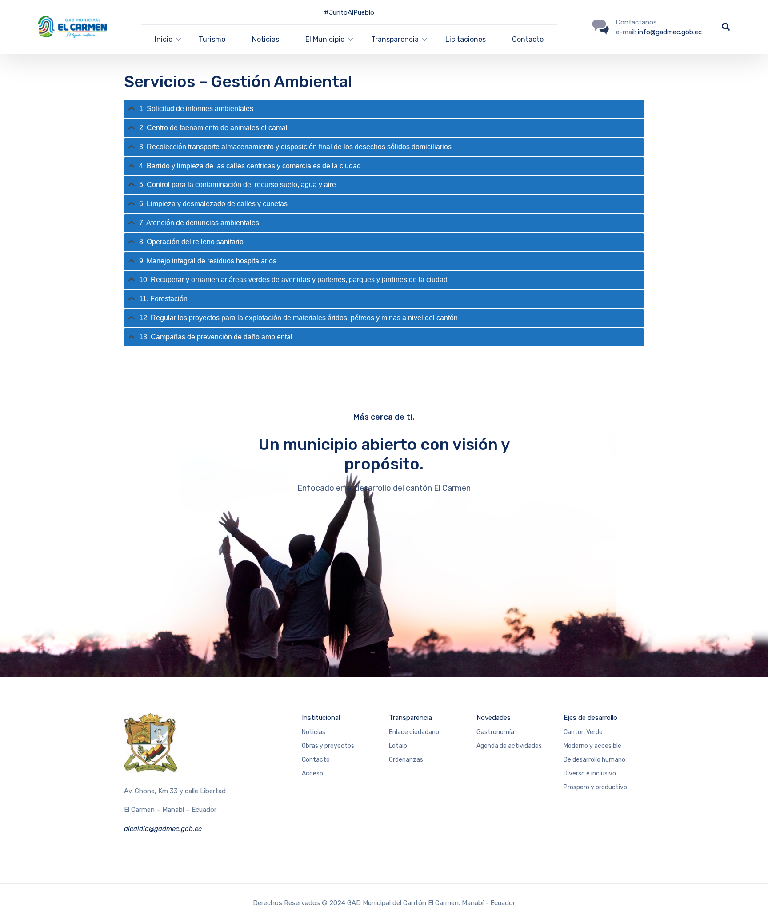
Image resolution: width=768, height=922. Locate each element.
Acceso (312, 773)
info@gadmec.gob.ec (670, 32)
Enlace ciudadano (414, 732)
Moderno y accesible (592, 746)
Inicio (163, 39)
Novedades (493, 718)
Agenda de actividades (509, 746)
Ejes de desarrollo (590, 718)
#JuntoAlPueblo (349, 12)
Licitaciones (465, 39)
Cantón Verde (583, 732)
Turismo (212, 39)
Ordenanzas (406, 759)
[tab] (384, 109)
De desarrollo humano (594, 759)
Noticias (265, 39)
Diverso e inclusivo (590, 773)
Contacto (528, 39)
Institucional (321, 718)
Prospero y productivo (595, 787)
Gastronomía (495, 732)
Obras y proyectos (328, 746)
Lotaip (398, 746)
